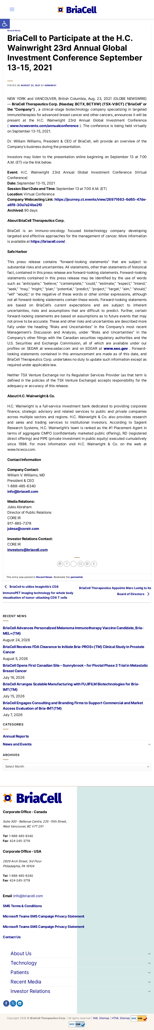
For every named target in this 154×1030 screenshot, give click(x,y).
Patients (20, 972)
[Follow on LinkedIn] (20, 1003)
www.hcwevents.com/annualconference (45, 125)
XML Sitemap (101, 1018)
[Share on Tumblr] (94, 564)
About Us (21, 953)
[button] (5, 24)
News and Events (17, 744)
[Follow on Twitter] (13, 1003)
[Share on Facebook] (67, 564)
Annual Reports (16, 736)
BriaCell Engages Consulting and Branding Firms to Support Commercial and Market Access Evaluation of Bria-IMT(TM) (73, 706)
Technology (24, 963)
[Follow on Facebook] (6, 1003)
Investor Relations (30, 991)
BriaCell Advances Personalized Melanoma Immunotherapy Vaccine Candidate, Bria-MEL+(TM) (73, 631)
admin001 (50, 85)
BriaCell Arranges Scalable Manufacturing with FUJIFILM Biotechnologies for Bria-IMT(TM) (71, 687)
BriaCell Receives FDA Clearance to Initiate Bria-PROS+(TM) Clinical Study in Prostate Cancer (73, 649)
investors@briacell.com (27, 549)
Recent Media (26, 982)
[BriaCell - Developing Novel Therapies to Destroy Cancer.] (77, 9)
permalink (77, 577)
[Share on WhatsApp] (60, 564)
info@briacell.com (22, 491)
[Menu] (12, 9)
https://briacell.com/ (48, 241)
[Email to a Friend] (80, 564)
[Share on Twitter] (73, 564)
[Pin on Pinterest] (87, 564)
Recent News (13, 30)
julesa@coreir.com (23, 528)
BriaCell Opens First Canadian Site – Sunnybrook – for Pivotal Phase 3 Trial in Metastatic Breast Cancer (75, 668)
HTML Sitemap (121, 1018)
